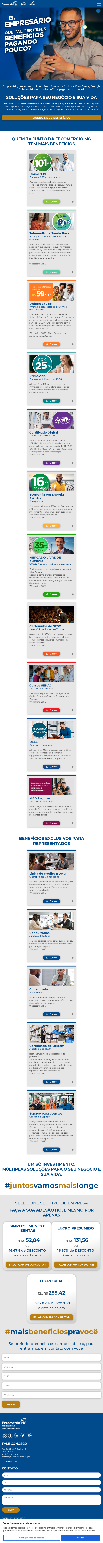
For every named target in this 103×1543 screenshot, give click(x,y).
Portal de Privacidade (13, 1518)
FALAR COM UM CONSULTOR (27, 1264)
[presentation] (31, 201)
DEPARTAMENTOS (10, 1461)
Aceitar (80, 1538)
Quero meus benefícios (51, 117)
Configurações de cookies (31, 1538)
